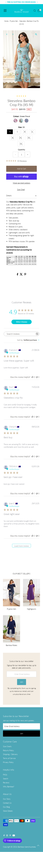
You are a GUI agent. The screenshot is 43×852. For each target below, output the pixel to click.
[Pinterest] (10, 835)
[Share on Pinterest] (25, 275)
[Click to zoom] (36, 34)
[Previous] (7, 34)
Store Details (8, 811)
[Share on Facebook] (18, 275)
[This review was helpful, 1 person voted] (32, 493)
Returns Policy (8, 750)
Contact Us (7, 803)
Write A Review (21, 322)
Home (6, 21)
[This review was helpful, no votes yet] (32, 377)
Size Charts (7, 746)
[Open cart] (39, 11)
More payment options (21, 183)
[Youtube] (14, 835)
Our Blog (6, 807)
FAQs (5, 774)
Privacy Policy (8, 762)
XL (14, 138)
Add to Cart (21, 169)
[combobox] (28, 340)
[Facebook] (4, 835)
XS (10, 132)
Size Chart (21, 189)
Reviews (6, 782)
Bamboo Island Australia (27, 847)
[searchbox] (19, 334)
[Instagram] (7, 835)
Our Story (7, 799)
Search (5, 778)
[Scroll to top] (38, 845)
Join (21, 682)
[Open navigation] (5, 11)
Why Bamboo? (8, 786)
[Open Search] (35, 11)
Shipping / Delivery (10, 754)
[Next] (12, 34)
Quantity (21, 149)
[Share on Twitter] (21, 275)
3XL (29, 138)
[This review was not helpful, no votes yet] (37, 377)
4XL (21, 144)
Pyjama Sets (14, 21)
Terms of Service (9, 758)
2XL (21, 138)
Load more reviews (21, 546)
